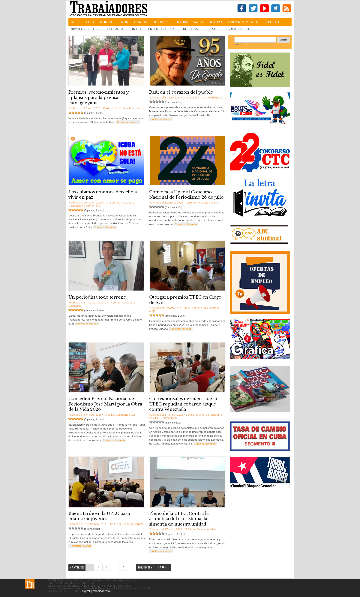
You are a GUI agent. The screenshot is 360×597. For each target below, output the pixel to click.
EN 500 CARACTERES (162, 29)
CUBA (90, 22)
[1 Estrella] (69, 112)
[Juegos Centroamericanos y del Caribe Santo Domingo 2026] (260, 125)
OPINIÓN (140, 22)
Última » (162, 567)
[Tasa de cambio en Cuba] (260, 450)
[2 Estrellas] (72, 112)
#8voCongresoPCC (86, 29)
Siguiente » (145, 567)
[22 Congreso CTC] (260, 171)
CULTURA (181, 22)
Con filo (135, 29)
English (209, 29)
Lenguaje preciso (236, 29)
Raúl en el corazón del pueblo (181, 92)
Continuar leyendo (128, 122)
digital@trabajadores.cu (97, 591)
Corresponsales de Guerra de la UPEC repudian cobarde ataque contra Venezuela (183, 404)
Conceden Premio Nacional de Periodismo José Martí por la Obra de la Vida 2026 (105, 404)
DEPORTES (160, 22)
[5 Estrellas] (81, 112)
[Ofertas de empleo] (260, 282)
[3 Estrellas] (75, 112)
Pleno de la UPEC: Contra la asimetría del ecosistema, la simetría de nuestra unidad (179, 519)
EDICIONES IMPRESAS (243, 22)
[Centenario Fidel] (260, 85)
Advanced (238, 44)
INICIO (76, 22)
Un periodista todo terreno (97, 297)
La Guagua (115, 29)
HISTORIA (216, 22)
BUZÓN (123, 22)
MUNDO (106, 22)
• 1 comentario (91, 205)
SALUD (198, 22)
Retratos (190, 29)
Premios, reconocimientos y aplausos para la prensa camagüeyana (98, 97)
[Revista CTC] (260, 412)
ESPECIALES (273, 22)
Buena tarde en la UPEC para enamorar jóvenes (99, 516)
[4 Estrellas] (78, 112)
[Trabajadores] (29, 584)
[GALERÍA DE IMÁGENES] (260, 358)
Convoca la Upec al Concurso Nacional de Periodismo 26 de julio (186, 194)
